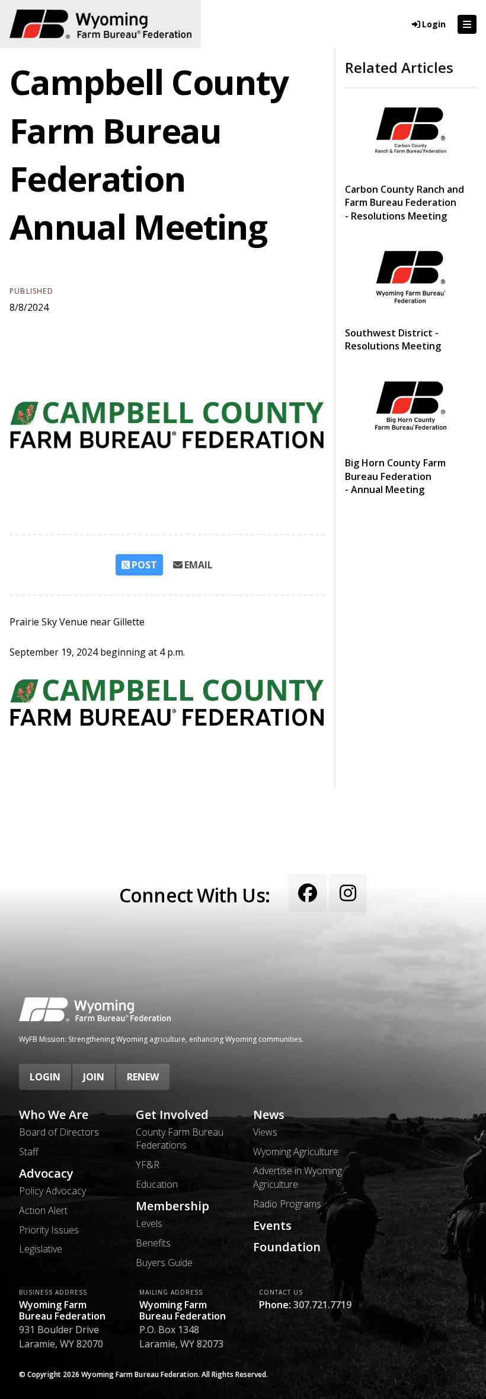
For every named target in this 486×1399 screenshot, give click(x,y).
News (268, 1115)
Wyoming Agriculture (295, 1151)
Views (265, 1132)
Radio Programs (287, 1203)
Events (272, 1226)
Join (93, 1076)
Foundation (287, 1247)
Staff (29, 1151)
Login (45, 1076)
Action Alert (43, 1210)
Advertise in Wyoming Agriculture (297, 1177)
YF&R (147, 1164)
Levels (149, 1223)
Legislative (40, 1248)
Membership (172, 1206)
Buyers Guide (164, 1262)
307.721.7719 (322, 1304)
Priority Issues (49, 1229)
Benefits (153, 1242)
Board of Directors (59, 1132)
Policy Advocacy (52, 1190)
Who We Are (53, 1115)
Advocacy (46, 1173)
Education (157, 1184)
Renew (143, 1076)
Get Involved (172, 1115)
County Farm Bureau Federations (179, 1138)
